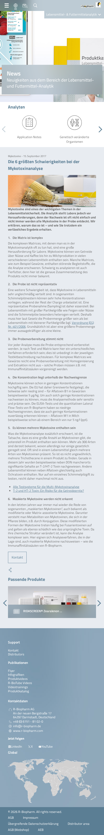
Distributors (16, 654)
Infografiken (16, 674)
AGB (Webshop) (18, 829)
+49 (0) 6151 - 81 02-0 (28, 721)
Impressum (30, 817)
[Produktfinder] (25, 5)
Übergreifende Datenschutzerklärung (33, 823)
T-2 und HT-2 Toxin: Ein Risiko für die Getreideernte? (48, 490)
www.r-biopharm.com (28, 731)
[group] (52, 602)
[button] (99, 129)
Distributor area (78, 823)
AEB (41, 829)
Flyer (11, 670)
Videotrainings (18, 687)
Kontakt (17, 557)
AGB (11, 817)
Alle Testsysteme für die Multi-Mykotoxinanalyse (46, 486)
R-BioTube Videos (20, 683)
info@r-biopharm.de (27, 726)
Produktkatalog (18, 691)
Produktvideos (18, 678)
